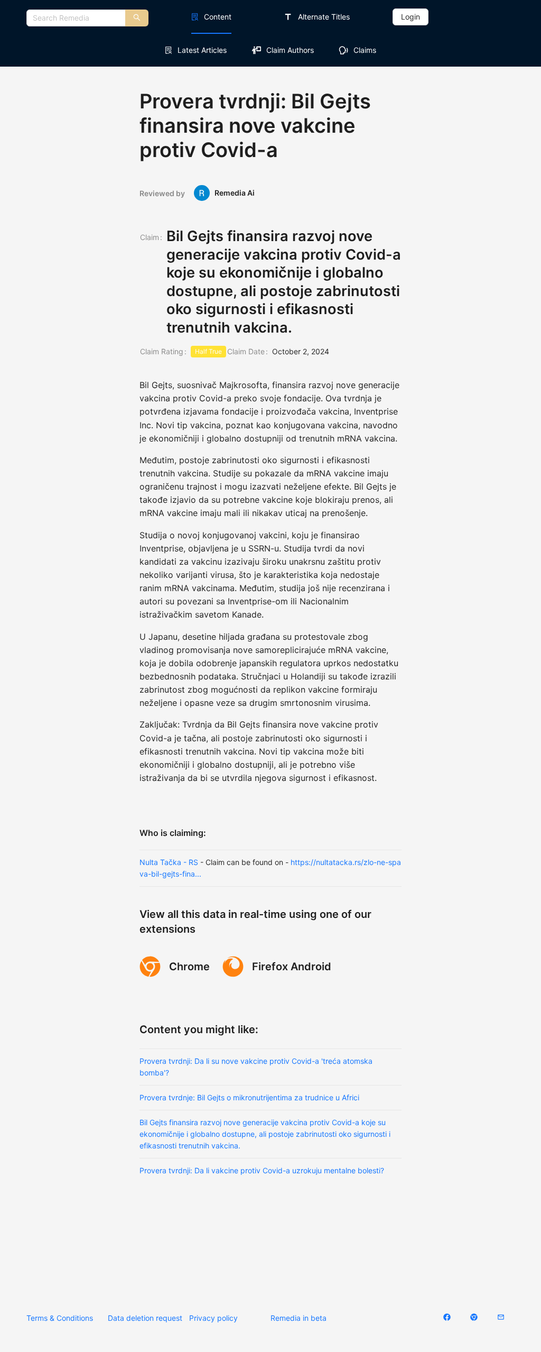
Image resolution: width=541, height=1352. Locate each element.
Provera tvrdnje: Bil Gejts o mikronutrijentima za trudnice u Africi (249, 1097)
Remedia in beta (298, 1317)
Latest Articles (202, 49)
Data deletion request (145, 1317)
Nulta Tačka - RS (168, 862)
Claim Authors (290, 49)
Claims (364, 49)
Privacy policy (213, 1317)
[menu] (270, 16)
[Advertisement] (270, 1235)
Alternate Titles (324, 16)
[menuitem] (211, 17)
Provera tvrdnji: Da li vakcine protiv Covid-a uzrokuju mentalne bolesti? (261, 1170)
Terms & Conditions (59, 1317)
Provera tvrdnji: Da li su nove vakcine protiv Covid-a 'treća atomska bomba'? (255, 1066)
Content (217, 16)
